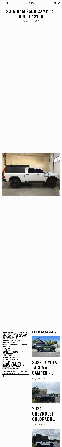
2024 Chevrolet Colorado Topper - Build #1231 (44, 413)
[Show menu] (3, 3)
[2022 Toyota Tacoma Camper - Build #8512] (46, 346)
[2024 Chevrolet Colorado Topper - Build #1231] (46, 392)
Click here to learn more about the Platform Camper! (14, 372)
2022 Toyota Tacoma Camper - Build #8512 (44, 367)
